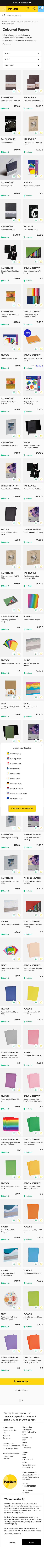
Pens (24, 1435)
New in (25, 1445)
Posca (24, 1462)
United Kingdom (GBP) (18, 793)
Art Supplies (27, 1429)
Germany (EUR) (16, 783)
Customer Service (9, 1430)
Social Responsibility (10, 1448)
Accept (31, 1542)
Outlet (24, 1442)
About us (6, 1435)
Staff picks (26, 1448)
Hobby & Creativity (29, 1432)
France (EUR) (15, 778)
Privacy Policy (8, 1456)
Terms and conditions (11, 1453)
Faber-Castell (27, 1460)
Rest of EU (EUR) (16, 798)
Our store (6, 1438)
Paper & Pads (14, 21)
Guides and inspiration (11, 1446)
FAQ (4, 1433)
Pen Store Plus (8, 1443)
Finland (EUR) (15, 768)
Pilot (24, 1455)
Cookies (6, 1459)
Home (4, 21)
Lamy (24, 1457)
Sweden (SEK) (15, 754)
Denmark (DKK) (16, 764)
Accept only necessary (13, 1533)
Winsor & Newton (28, 1465)
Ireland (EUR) (15, 773)
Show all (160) (27, 1468)
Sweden (25, 1493)
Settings (12, 1542)
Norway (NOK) (15, 759)
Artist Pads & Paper (29, 21)
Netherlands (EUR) (17, 788)
